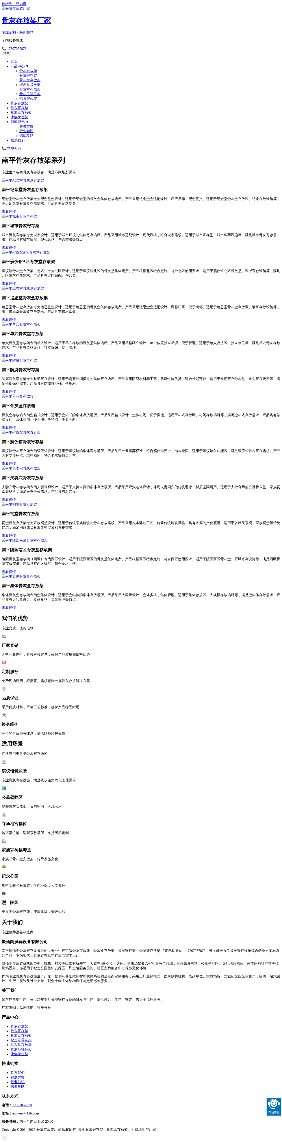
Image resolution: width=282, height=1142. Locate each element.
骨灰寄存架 (19, 1031)
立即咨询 (11, 148)
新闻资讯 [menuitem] (20, 122)
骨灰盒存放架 (21, 1035)
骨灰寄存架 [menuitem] (28, 75)
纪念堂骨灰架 (21, 1040)
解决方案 (18, 1077)
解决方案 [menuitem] (26, 126)
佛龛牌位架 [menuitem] (28, 98)
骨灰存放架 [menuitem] (28, 71)
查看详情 (9, 211)
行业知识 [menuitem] (26, 131)
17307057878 (22, 1105)
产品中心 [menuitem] (20, 66)
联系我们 (18, 1073)
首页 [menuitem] (14, 61)
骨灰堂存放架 (21, 1045)
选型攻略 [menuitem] (26, 135)
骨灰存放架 (19, 1026)
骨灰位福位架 (21, 1049)
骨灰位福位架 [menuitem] (30, 94)
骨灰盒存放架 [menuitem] (30, 80)
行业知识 (18, 1082)
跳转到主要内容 (14, 4)
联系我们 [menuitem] (18, 140)
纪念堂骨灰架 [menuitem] (30, 85)
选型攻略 (18, 1086)
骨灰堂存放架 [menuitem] (30, 89)
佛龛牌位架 (19, 1054)
